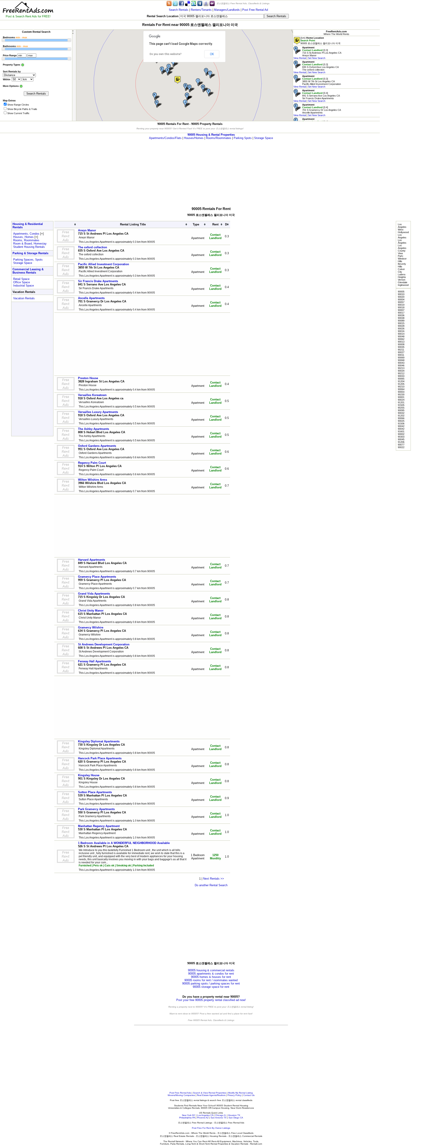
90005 (401, 291)
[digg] (199, 3)
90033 (401, 376)
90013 (401, 341)
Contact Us (249, 1095)
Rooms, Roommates (26, 240)
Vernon (401, 279)
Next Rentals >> (213, 878)
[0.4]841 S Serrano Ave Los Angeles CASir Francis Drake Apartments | (316, 95)
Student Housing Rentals (29, 246)
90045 (401, 439)
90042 (401, 426)
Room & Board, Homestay (30, 243)
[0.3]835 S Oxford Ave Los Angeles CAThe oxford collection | (316, 67)
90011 (401, 355)
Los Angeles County (402, 248)
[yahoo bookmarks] (212, 3)
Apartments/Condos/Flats (165, 138)
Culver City (401, 270)
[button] (177, 80)
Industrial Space (23, 285)
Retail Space (21, 279)
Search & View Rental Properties (209, 1093)
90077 (401, 444)
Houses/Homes (194, 138)
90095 (401, 410)
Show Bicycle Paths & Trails (22, 109)
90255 (401, 407)
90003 (401, 392)
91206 (401, 442)
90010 (401, 294)
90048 (401, 336)
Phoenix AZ (203, 1117)
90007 (401, 310)
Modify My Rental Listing (240, 1093)
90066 (401, 418)
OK (212, 54)
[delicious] (187, 3)
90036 (401, 315)
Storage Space (263, 138)
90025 (401, 421)
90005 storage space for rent (211, 986)
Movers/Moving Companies (181, 1095)
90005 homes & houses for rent (211, 977)
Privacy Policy (234, 1095)
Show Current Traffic (18, 113)
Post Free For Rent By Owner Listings (211, 1128)
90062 (401, 339)
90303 (401, 436)
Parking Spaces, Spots (28, 259)
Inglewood (403, 285)
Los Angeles (402, 225)
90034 (401, 370)
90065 (401, 378)
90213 (401, 368)
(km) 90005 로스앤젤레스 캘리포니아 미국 (320, 41)
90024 (401, 399)
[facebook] (181, 3)
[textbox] (221, 16)
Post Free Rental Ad (255, 9)
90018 (401, 307)
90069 (401, 357)
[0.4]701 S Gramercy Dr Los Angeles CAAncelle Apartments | (317, 110)
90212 (401, 373)
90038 (401, 318)
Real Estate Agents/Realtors (211, 1095)
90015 (401, 323)
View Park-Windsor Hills (402, 257)
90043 (401, 363)
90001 (401, 397)
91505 (401, 405)
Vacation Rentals (24, 298)
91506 (401, 423)
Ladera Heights (402, 275)
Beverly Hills (402, 265)
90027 (401, 352)
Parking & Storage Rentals (30, 253)
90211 (401, 349)
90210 (401, 386)
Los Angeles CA (205, 1115)
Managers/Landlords (227, 9)
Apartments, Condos (26, 233)
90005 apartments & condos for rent (211, 973)
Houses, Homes (23, 237)
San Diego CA (236, 1117)
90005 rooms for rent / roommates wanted (211, 980)
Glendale (402, 282)
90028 (401, 326)
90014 (401, 333)
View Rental (299, 58)
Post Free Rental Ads (180, 1093)
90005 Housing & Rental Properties (211, 134)
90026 (401, 328)
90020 (401, 297)
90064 (401, 389)
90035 (401, 347)
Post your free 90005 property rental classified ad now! (211, 1000)
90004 (401, 299)
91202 (401, 415)
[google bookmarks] (206, 3)
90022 (401, 447)
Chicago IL (220, 1115)
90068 (401, 360)
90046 (401, 365)
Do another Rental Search (211, 885)
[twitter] (175, 3)
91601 (401, 431)
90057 (401, 302)
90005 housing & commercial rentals (211, 970)
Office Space (21, 282)
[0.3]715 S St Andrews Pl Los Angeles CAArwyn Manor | (317, 52)
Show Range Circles (18, 104)
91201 (401, 402)
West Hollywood (403, 231)
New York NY (188, 1115)
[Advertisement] (401, 66)
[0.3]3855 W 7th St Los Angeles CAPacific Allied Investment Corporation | (317, 81)
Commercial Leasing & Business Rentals (28, 271)
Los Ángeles (402, 241)
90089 (401, 320)
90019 (401, 304)
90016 (401, 331)
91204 (401, 381)
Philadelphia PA (187, 1117)
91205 (401, 384)
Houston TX (234, 1115)
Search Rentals (178, 9)
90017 (401, 312)
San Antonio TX (219, 1117)
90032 (401, 413)
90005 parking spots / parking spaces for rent (211, 983)
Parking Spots (243, 138)
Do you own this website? (166, 54)
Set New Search (316, 58)
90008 (401, 344)
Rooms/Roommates (218, 138)
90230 (401, 394)
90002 (401, 434)
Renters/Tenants (201, 9)
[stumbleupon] (193, 3)
